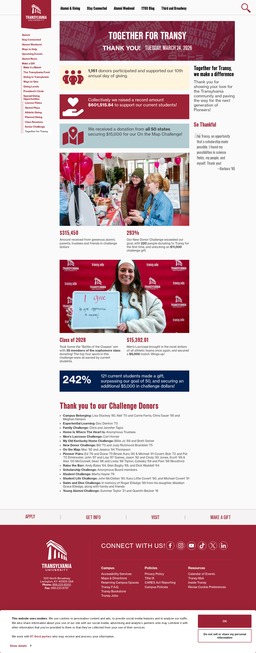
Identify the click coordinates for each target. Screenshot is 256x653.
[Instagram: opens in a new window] (181, 545)
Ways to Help (29, 49)
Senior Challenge (35, 126)
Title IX (149, 578)
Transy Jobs (109, 595)
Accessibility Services (116, 574)
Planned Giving (33, 117)
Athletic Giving (33, 112)
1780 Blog (147, 8)
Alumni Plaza (32, 107)
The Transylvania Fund (36, 72)
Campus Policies (156, 587)
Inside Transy (197, 582)
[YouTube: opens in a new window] (191, 545)
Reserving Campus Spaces (120, 582)
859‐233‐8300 (61, 584)
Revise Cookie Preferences (207, 587)
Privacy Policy (154, 574)
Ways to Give (30, 81)
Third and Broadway (173, 8)
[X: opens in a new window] (213, 545)
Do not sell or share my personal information (225, 635)
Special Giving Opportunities (31, 97)
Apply (30, 516)
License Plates (33, 102)
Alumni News (29, 58)
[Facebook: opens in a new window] (170, 545)
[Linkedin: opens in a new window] (223, 545)
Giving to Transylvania (36, 76)
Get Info (93, 517)
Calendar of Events (201, 574)
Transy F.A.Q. (110, 587)
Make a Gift (28, 63)
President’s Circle (33, 91)
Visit (155, 517)
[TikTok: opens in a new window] (202, 545)
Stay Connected (97, 8)
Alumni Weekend (124, 8)
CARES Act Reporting (160, 582)
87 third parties (40, 636)
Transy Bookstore (113, 591)
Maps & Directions (114, 578)
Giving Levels (31, 86)
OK (225, 621)
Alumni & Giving (70, 8)
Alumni (26, 34)
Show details (18, 645)
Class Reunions (34, 121)
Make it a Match (32, 67)
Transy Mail (196, 578)
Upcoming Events (32, 53)
